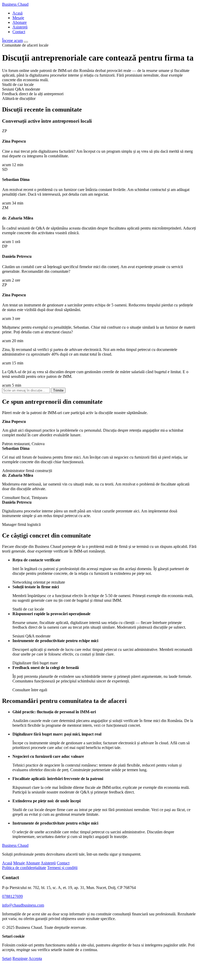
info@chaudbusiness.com (23, 905)
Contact (18, 32)
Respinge (20, 958)
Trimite (58, 390)
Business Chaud (15, 4)
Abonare (19, 22)
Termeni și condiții (62, 867)
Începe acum (12, 40)
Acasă (17, 13)
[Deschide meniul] (26, 42)
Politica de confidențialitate (24, 867)
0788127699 (12, 896)
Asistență (19, 27)
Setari (6, 958)
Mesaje (18, 18)
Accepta (35, 958)
